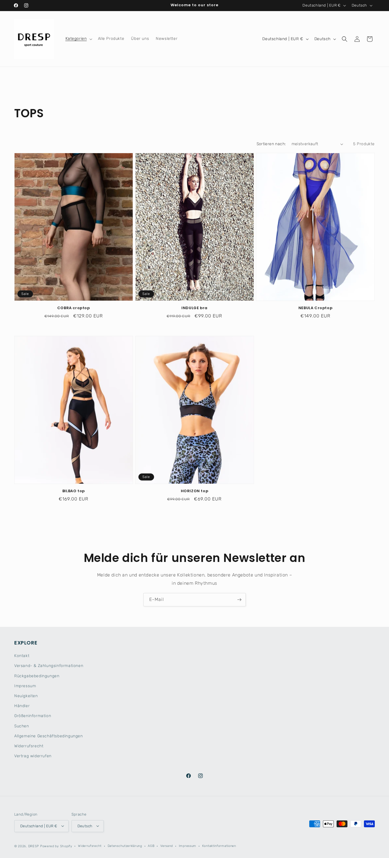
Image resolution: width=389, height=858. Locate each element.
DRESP (33, 846)
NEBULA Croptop (315, 308)
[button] (78, 39)
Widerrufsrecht (28, 746)
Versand (166, 845)
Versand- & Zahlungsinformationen (48, 666)
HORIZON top (194, 491)
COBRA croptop (73, 308)
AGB (151, 845)
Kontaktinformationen (219, 845)
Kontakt (21, 656)
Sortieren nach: (271, 143)
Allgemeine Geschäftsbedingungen (48, 736)
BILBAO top (73, 491)
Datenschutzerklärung (125, 845)
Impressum (25, 685)
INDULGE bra (194, 308)
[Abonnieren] (239, 599)
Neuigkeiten (26, 696)
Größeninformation (32, 716)
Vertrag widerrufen (33, 756)
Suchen (21, 726)
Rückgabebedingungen (36, 676)
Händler (22, 706)
